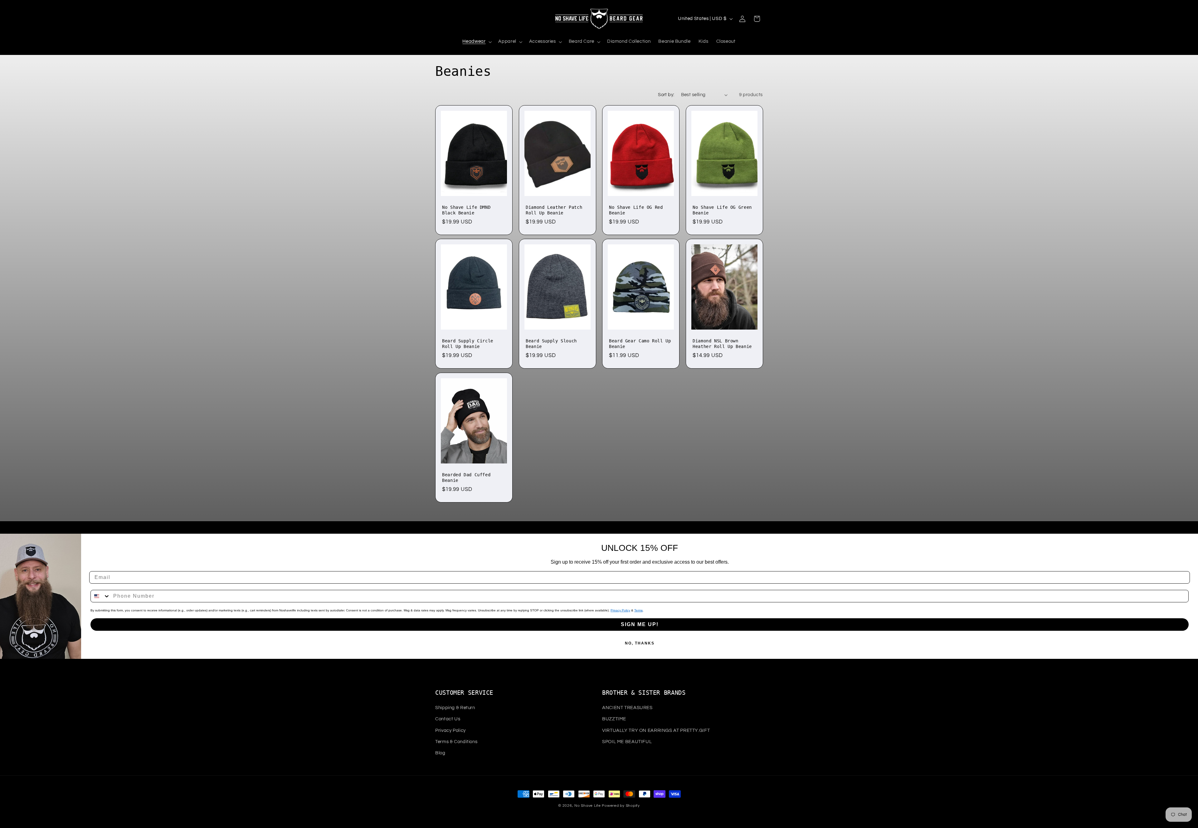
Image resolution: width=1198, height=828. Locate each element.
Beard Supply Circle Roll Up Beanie (467, 344)
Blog (440, 753)
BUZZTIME (614, 719)
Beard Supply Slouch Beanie (551, 344)
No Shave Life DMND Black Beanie (466, 210)
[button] (476, 42)
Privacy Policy (620, 610)
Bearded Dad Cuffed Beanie (466, 477)
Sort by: (666, 94)
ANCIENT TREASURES (627, 707)
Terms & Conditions (456, 741)
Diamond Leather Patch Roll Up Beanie (554, 210)
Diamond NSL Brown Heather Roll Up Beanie (722, 344)
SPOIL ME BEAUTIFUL (627, 741)
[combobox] (100, 596)
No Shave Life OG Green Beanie (722, 210)
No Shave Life (587, 805)
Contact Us (447, 719)
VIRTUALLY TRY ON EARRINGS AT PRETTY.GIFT (656, 730)
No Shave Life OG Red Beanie (636, 210)
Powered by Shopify (621, 805)
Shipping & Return (455, 707)
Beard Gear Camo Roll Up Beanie (640, 344)
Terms (638, 610)
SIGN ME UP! (640, 624)
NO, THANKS (640, 643)
